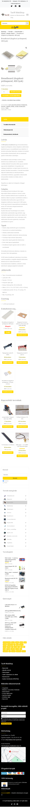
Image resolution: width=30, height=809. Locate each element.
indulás (17, 642)
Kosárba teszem (15, 91)
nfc (12, 646)
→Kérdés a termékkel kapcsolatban (10, 100)
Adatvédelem (6, 691)
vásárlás (13, 651)
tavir (21, 649)
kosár (25, 642)
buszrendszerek (6, 642)
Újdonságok (5, 672)
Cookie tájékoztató (7, 693)
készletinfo (10, 644)
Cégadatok (5, 688)
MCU (17, 644)
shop (4, 649)
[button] (26, 47)
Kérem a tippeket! (6, 723)
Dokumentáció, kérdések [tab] (11, 134)
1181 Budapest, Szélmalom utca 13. (11, 746)
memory (21, 644)
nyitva (15, 646)
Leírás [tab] (5, 119)
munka (4, 646)
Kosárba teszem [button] (22, 335)
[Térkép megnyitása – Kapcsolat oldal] (15, 754)
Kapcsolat (5, 668)
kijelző (21, 642)
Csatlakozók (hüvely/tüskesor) (17, 105)
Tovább (8, 332)
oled (19, 646)
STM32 (8, 649)
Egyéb (16, 106)
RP (24, 646)
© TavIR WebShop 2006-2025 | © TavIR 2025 (15, 801)
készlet (4, 644)
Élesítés (23, 651)
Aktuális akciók (6, 670)
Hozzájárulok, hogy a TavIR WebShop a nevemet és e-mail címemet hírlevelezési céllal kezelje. (13, 720)
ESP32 (12, 642)
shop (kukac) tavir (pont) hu (13, 739)
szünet (17, 649)
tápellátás (5, 651)
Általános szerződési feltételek (10, 690)
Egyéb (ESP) (22, 106)
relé (21, 646)
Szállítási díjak (6, 697)
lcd (14, 644)
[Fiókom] (12, 27)
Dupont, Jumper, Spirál (8, 106)
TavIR (6, 108)
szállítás (13, 649)
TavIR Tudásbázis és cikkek (10, 674)
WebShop (18, 651)
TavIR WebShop (17, 12)
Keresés (15, 478)
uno (9, 651)
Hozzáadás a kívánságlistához (11, 95)
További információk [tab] (9, 124)
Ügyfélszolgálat (6, 695)
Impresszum (5, 676)
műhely (8, 646)
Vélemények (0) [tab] (8, 130)
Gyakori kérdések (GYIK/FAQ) (10, 679)
